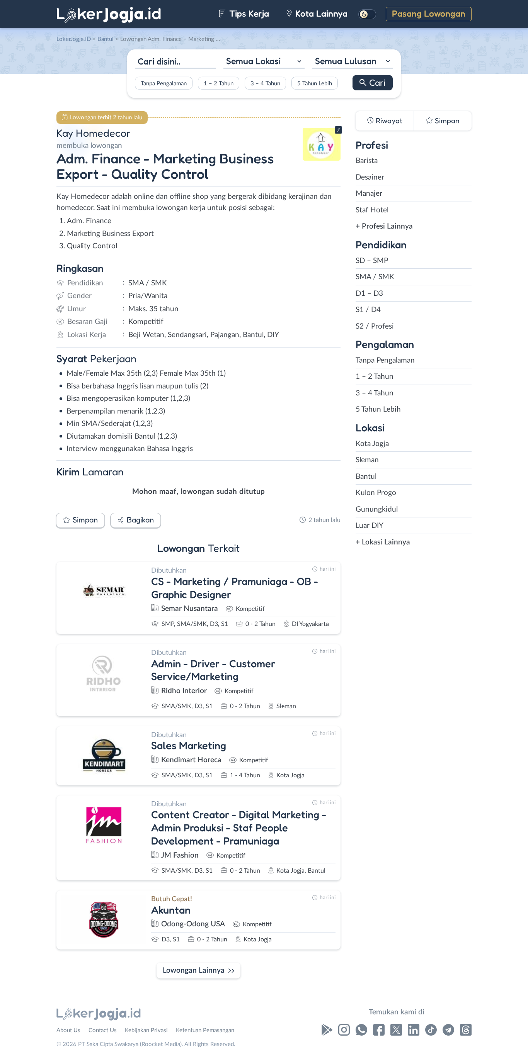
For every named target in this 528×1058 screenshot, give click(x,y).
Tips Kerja (248, 13)
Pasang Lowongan (428, 13)
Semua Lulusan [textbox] (345, 61)
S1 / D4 (368, 310)
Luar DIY (369, 525)
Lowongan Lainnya (194, 970)
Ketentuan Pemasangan (205, 1030)
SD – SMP (372, 260)
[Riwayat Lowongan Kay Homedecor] (322, 158)
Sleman (367, 460)
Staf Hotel (372, 210)
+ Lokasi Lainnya (383, 542)
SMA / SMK (375, 277)
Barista (367, 160)
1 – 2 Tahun (218, 83)
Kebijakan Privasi (146, 1030)
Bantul (366, 476)
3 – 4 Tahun (265, 83)
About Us (68, 1030)
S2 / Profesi (375, 326)
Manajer (369, 193)
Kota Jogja (372, 444)
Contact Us (103, 1030)
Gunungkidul (377, 509)
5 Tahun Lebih (314, 83)
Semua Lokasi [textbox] (253, 61)
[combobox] (263, 62)
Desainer (370, 177)
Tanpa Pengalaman (164, 83)
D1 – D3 (369, 293)
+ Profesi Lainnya (384, 226)
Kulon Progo (376, 493)
